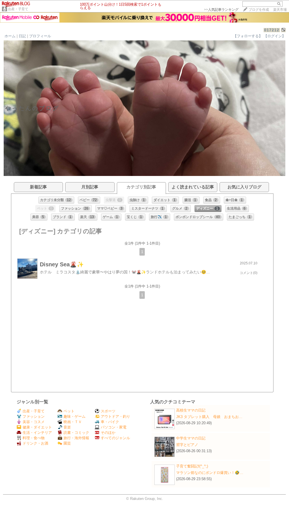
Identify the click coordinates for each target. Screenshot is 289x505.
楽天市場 (280, 10)
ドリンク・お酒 (35, 443)
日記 (22, 36)
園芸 (67, 443)
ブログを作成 (259, 10)
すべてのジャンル (115, 438)
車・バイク (110, 422)
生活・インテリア (37, 432)
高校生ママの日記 (190, 410)
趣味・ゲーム (75, 416)
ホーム (10, 36)
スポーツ (108, 411)
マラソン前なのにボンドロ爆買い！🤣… (209, 473)
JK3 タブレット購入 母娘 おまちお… (209, 417)
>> (221, 10)
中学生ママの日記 (190, 438)
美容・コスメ (34, 422)
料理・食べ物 (34, 438)
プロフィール (40, 36)
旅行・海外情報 (76, 438)
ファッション (34, 416)
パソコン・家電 (113, 427)
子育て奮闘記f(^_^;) (192, 466)
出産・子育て (18, 9)
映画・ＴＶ (73, 422)
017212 (271, 30)
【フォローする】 (247, 36)
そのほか (108, 432)
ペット (69, 411)
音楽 (67, 427)
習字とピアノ (187, 445)
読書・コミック (76, 432)
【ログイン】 (275, 36)
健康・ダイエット (37, 427)
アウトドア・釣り (115, 416)
